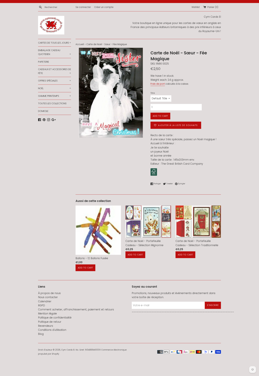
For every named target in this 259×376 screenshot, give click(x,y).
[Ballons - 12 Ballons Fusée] (98, 230)
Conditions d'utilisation (52, 330)
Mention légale (47, 313)
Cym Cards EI (68, 349)
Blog (41, 334)
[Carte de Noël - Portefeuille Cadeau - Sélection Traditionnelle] (198, 222)
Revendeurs (45, 326)
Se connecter (83, 7)
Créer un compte (103, 7)
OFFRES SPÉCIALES (54, 80)
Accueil (80, 44)
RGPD (41, 305)
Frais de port (157, 84)
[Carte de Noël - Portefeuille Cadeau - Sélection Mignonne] (148, 222)
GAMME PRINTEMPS (54, 96)
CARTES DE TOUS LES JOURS (54, 42)
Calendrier (44, 301)
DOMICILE (43, 111)
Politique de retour (49, 322)
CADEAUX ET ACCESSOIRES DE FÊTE (54, 71)
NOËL (54, 88)
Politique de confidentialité (54, 317)
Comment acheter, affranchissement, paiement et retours (76, 309)
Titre (152, 93)
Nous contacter (48, 297)
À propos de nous (49, 293)
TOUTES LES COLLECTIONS (52, 103)
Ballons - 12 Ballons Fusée (92, 258)
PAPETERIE (43, 62)
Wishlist (196, 7)
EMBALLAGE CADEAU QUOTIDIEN (54, 52)
